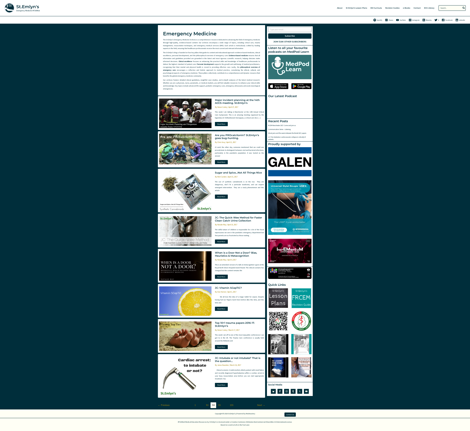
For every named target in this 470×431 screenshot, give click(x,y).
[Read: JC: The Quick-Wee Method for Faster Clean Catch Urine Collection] (185, 231)
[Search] (463, 8)
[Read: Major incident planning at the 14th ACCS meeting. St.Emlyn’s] (185, 113)
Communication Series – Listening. (279, 129)
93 (207, 405)
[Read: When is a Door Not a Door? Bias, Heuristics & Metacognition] (185, 266)
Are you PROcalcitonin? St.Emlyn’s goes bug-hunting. (237, 137)
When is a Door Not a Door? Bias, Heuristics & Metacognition (236, 254)
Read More (221, 124)
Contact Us (290, 414)
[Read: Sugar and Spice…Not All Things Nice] (185, 191)
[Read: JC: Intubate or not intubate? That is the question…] (185, 376)
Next (261, 405)
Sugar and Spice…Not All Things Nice (238, 172)
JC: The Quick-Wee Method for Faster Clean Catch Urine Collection (238, 219)
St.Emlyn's (27, 6)
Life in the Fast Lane (242, 425)
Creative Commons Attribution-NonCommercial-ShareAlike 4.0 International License (261, 422)
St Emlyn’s (213, 422)
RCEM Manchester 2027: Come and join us (282, 125)
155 (231, 405)
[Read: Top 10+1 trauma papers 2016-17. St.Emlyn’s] (185, 336)
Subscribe (290, 36)
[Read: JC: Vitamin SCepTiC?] (185, 301)
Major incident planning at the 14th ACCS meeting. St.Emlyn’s (237, 102)
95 (219, 405)
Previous (164, 405)
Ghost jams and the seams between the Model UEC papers (287, 133)
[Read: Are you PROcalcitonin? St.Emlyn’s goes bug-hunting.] (185, 149)
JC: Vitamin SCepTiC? (228, 287)
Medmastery (250, 414)
